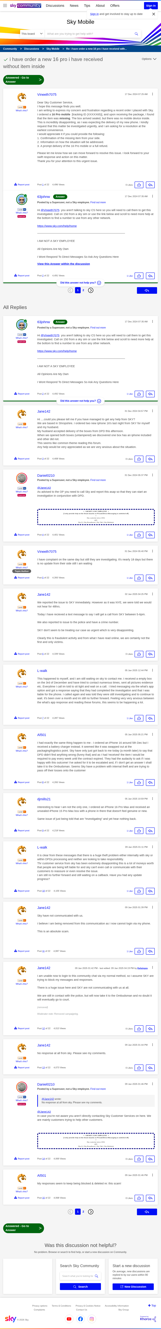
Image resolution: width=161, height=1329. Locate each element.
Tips (87, 6)
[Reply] (150, 185)
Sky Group (123, 1309)
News (74, 6)
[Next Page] (91, 290)
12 (43, 1028)
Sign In (151, 5)
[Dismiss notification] (153, 14)
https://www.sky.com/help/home (57, 226)
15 (43, 1198)
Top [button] (153, 1305)
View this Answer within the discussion (63, 263)
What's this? (22, 110)
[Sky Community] (25, 5)
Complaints (39, 1309)
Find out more (98, 202)
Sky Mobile (80, 22)
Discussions (55, 6)
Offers (114, 6)
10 (43, 891)
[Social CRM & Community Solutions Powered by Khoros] (148, 1319)
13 (43, 1067)
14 (43, 1158)
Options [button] (147, 59)
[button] (152, 94)
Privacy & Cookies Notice (88, 1305)
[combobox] (88, 34)
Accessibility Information (117, 1305)
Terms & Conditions (61, 1305)
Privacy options (39, 1305)
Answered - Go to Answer (24, 79)
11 (43, 951)
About (100, 6)
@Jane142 (44, 487)
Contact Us (81, 1309)
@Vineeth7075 (50, 210)
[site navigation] (5, 6)
